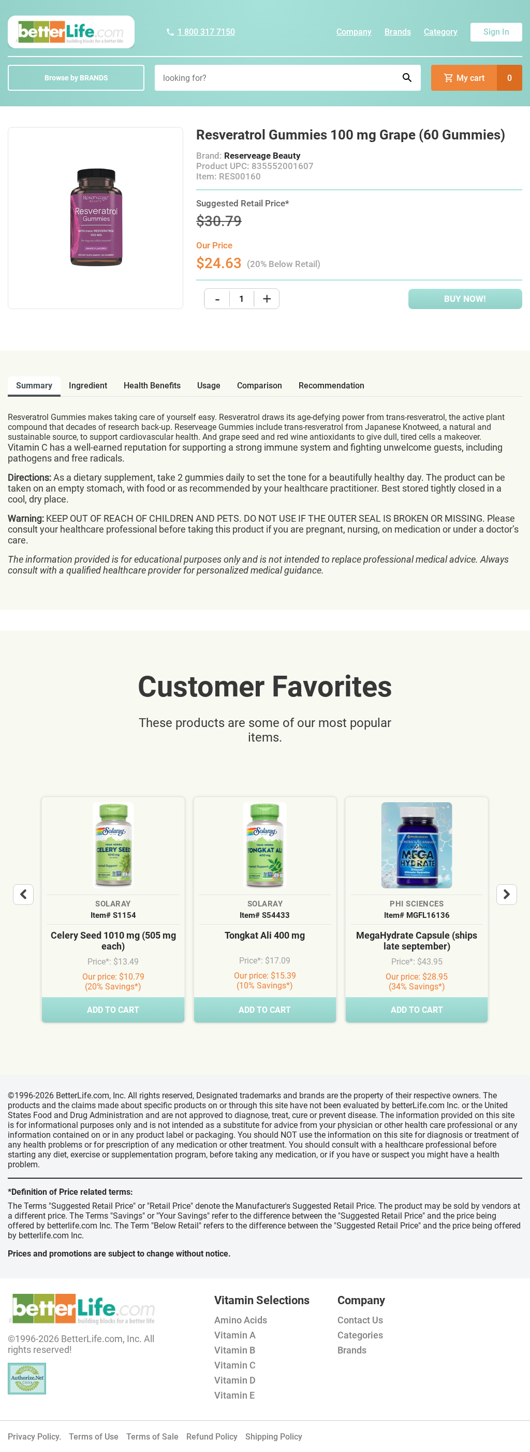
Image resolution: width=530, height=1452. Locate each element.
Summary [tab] (34, 385)
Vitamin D (235, 1380)
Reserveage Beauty (262, 155)
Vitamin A (235, 1335)
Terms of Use (94, 1437)
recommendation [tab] (331, 385)
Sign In (496, 32)
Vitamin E (234, 1395)
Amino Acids (240, 1320)
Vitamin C (235, 1365)
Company (354, 32)
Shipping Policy (273, 1437)
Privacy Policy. (34, 1437)
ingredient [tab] (88, 385)
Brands (398, 32)
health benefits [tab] (152, 385)
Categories (360, 1335)
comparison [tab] (259, 385)
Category (441, 32)
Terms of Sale (152, 1437)
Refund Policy (212, 1437)
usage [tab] (208, 385)
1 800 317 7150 (206, 32)
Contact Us (360, 1320)
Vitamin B (234, 1350)
